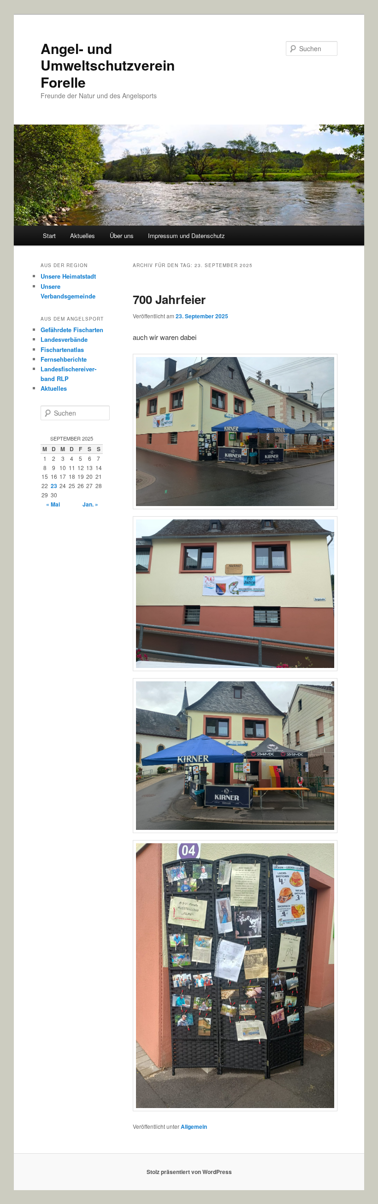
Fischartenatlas (62, 349)
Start (49, 235)
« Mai (53, 504)
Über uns (122, 235)
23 (54, 486)
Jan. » (90, 504)
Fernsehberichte (64, 359)
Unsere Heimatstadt (68, 276)
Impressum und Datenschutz (186, 235)
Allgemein (194, 1126)
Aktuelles (82, 235)
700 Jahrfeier (169, 299)
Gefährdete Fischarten (72, 329)
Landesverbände (64, 339)
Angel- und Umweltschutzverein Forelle (108, 65)
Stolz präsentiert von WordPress (189, 1172)
